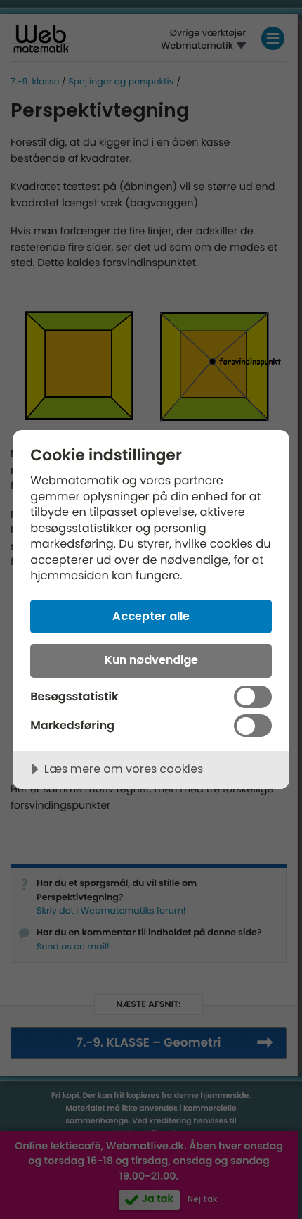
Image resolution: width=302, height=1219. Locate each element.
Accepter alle (151, 616)
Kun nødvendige (151, 660)
